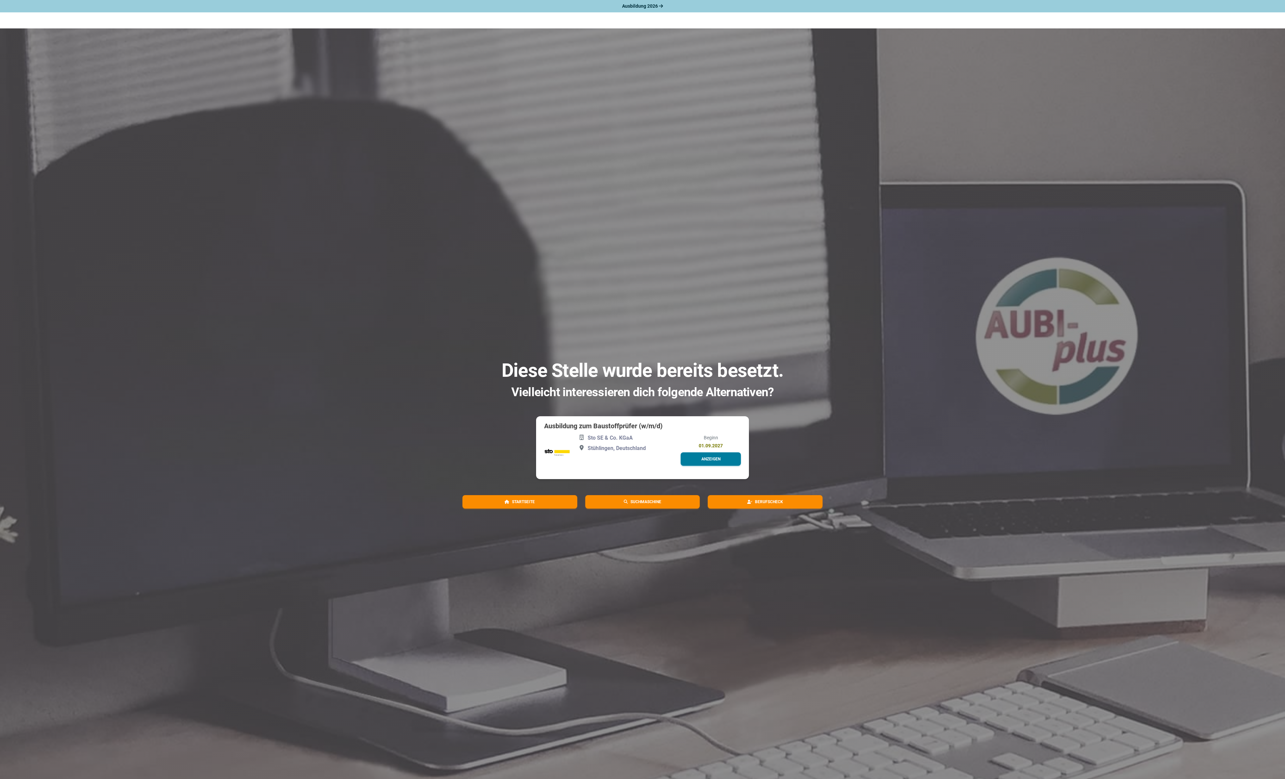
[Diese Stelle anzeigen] (557, 452)
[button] (711, 459)
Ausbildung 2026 (640, 6)
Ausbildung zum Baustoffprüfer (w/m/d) (603, 426)
